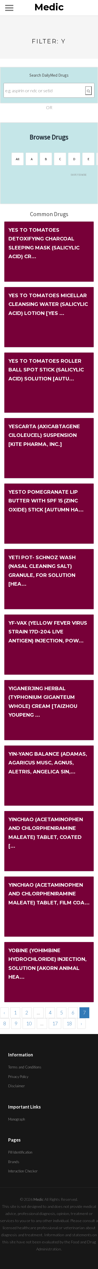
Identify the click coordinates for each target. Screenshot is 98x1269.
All (17, 159)
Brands (13, 1162)
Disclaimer (16, 1086)
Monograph (16, 1119)
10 (29, 1023)
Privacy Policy (18, 1076)
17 (55, 1023)
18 (69, 1023)
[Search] (88, 90)
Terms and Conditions (24, 1067)
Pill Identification (20, 1152)
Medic (49, 7)
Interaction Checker (23, 1171)
